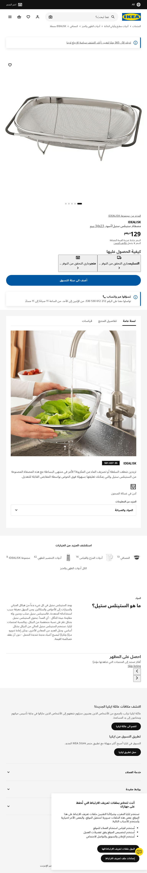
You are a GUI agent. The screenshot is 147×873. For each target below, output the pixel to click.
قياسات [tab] (87, 321)
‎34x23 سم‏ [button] (97, 226)
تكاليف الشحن (120, 243)
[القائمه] (10, 17)
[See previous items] (137, 671)
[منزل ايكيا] (131, 17)
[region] (73, 128)
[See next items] (137, 678)
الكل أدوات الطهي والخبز (73, 568)
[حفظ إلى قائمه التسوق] (10, 65)
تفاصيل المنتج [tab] (107, 321)
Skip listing (134, 666)
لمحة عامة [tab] (129, 321)
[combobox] (86, 16)
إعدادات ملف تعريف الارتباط (120, 858)
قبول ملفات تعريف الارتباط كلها (118, 848)
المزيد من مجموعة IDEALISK (124, 215)
